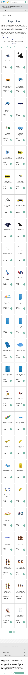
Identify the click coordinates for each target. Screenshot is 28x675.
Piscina (9, 15)
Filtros (5, 46)
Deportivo (3, 15)
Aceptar (19, 672)
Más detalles (8, 672)
